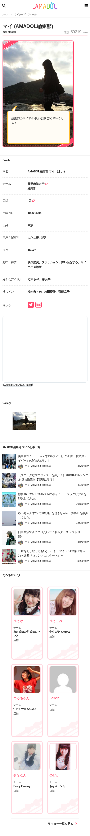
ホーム (5, 14)
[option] (30, 421)
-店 (29, 200)
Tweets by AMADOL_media (18, 384)
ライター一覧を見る (61, 823)
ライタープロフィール (25, 14)
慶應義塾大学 (36, 183)
